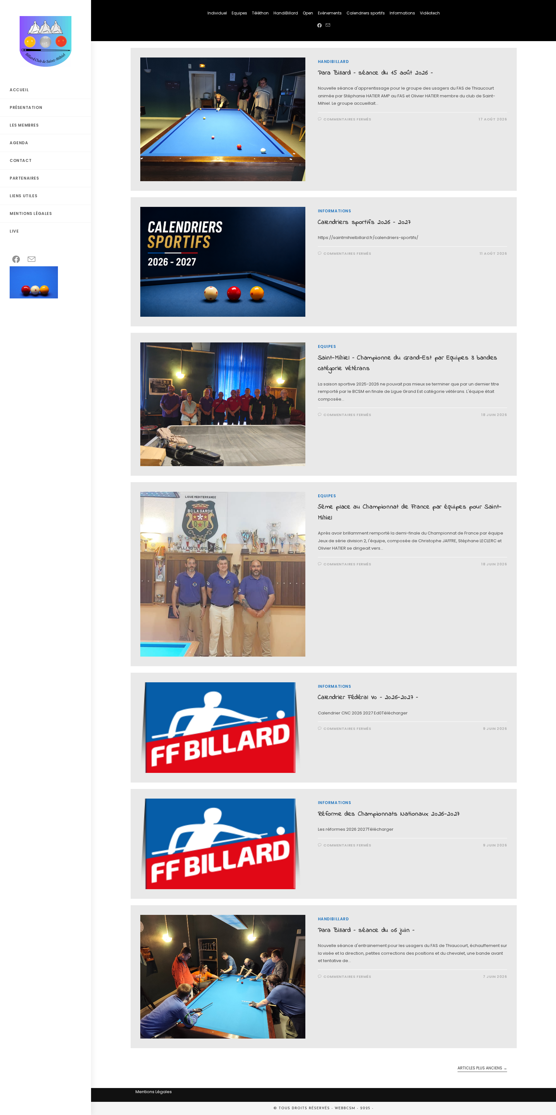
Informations (402, 13)
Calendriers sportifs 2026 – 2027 (364, 222)
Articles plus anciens (482, 1068)
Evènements (330, 13)
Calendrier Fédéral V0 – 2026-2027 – (368, 697)
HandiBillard (285, 13)
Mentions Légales (153, 1092)
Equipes (239, 13)
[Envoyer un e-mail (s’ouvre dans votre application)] (328, 26)
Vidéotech (430, 13)
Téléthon (260, 13)
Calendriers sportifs (366, 13)
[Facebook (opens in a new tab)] (319, 26)
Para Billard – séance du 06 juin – (366, 930)
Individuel (217, 13)
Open (308, 13)
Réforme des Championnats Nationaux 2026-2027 (389, 814)
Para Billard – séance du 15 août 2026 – (375, 73)
